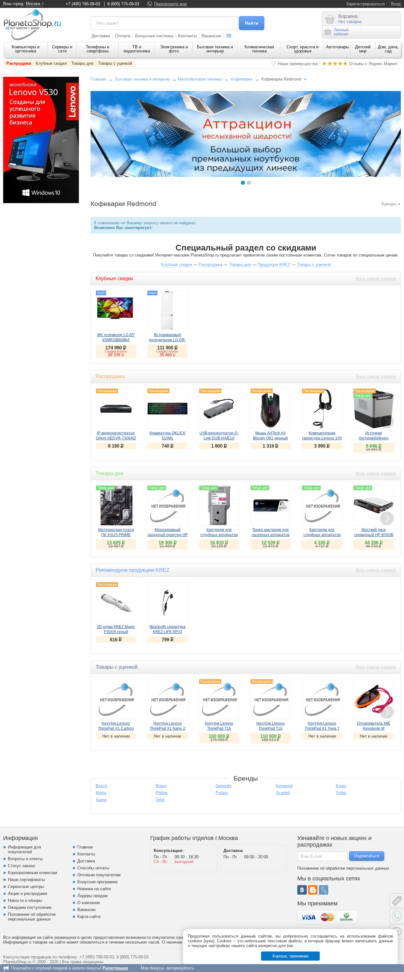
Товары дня (82, 63)
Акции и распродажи (27, 893)
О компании (88, 902)
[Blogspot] (313, 890)
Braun (161, 785)
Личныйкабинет (341, 32)
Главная (98, 79)
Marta (101, 792)
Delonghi (223, 785)
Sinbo (341, 792)
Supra (101, 799)
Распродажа (18, 63)
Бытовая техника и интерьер (215, 49)
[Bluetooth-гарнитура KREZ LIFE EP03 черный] (167, 602)
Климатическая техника (259, 49)
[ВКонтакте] (302, 890)
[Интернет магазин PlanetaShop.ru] (34, 24)
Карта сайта (88, 916)
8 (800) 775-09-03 (123, 4)
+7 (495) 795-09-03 (83, 4)
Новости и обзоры (25, 900)
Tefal (160, 799)
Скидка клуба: (116, 351)
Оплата (122, 35)
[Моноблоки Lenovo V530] (41, 201)
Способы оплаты (93, 868)
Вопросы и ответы (25, 858)
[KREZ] (246, 134)
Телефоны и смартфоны (97, 49)
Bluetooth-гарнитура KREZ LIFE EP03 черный (168, 632)
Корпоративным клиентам (32, 872)
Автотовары (337, 47)
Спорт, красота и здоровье (302, 49)
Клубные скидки (51, 63)
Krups (341, 785)
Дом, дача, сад (388, 49)
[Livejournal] (323, 890)
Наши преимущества (298, 63)
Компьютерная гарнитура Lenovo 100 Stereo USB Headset (322, 438)
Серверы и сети (62, 49)
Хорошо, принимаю (290, 956)
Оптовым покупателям (99, 874)
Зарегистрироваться (365, 4)
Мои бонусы (152, 968)
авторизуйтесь (180, 968)
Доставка (101, 35)
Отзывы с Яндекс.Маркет (373, 63)
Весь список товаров (376, 278)
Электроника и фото (174, 49)
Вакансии (211, 35)
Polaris (222, 792)
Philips (162, 792)
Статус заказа (21, 865)
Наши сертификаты (26, 879)
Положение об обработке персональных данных (32, 916)
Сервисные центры (26, 886)
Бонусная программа (97, 881)
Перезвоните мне (170, 4)
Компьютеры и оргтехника (25, 49)
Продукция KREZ (274, 264)
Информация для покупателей (24, 849)
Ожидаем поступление (29, 907)
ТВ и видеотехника (137, 49)
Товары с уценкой (115, 63)
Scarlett (283, 792)
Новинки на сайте (94, 888)
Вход (396, 4)
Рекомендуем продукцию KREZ (132, 570)
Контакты (187, 35)
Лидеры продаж (92, 895)
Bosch (101, 785)
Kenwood (284, 785)
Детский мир (363, 49)
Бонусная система (154, 35)
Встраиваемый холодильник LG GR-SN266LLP (167, 340)
